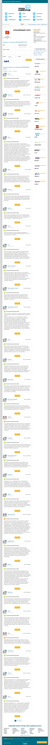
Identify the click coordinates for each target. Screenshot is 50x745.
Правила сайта (44, 24)
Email (19, 56)
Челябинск (32, 733)
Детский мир (40, 88)
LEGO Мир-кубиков (40, 127)
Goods (40, 151)
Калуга (22, 729)
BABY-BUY (40, 167)
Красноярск (40, 729)
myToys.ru (40, 120)
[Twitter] (24, 743)
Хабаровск (23, 733)
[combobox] (25, 47)
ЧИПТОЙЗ (40, 65)
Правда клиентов (10, 738)
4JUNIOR (40, 182)
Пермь (31, 730)
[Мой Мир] (27, 743)
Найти (22, 24)
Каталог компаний (32, 24)
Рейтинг (38, 24)
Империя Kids (40, 80)
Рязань (5, 732)
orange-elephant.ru (39, 38)
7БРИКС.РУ (40, 174)
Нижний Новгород (16, 730)
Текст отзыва (6, 49)
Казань (5, 729)
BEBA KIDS (40, 159)
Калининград (15, 729)
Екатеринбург (32, 728)
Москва (5, 730)
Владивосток (6, 728)
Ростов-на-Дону (41, 730)
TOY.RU (40, 104)
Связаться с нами (7, 742)
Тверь (31, 732)
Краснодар (32, 729)
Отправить (28, 59)
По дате (9, 71)
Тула (39, 732)
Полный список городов (25, 735)
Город (4, 56)
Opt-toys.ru (40, 112)
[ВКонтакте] (23, 743)
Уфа (13, 733)
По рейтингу (15, 71)
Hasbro (40, 135)
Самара (14, 732)
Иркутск (39, 728)
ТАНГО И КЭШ (40, 72)
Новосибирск (23, 730)
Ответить (17, 91)
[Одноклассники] (25, 743)
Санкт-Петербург (24, 732)
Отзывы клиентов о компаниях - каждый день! (11, 1)
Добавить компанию (42, 742)
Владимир (14, 728)
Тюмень (5, 733)
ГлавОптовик (40, 96)
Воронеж (23, 728)
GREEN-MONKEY (40, 143)
